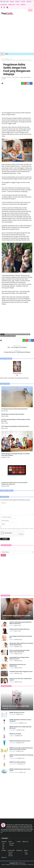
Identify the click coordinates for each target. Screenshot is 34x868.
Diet (11, 58)
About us (8, 864)
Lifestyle (19, 841)
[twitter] (28, 83)
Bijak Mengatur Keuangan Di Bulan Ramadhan (12, 414)
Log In (30, 10)
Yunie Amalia (12, 758)
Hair (3, 845)
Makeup (10, 854)
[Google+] (4, 7)
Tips (18, 4)
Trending (11, 845)
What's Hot (4, 857)
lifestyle (12, 336)
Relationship (19, 850)
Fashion (18, 1)
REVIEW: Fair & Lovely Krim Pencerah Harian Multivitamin (15, 706)
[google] (25, 83)
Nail (3, 846)
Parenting (4, 850)
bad (14, 334)
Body (18, 334)
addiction (8, 334)
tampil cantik (12, 4)
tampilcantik (21, 863)
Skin (3, 848)
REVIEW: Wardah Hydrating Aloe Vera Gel (19, 740)
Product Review (11, 850)
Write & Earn (15, 864)
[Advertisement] (17, 33)
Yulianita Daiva (7, 77)
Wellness (23, 4)
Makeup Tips (25, 841)
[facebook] (31, 83)
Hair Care (11, 852)
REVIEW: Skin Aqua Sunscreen (16, 712)
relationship (4, 4)
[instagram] (7, 7)
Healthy (27, 334)
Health (23, 1)
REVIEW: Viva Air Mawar (15, 733)
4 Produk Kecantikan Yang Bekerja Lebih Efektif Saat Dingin (16, 616)
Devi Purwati (12, 714)
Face (3, 843)
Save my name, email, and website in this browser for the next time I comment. (17, 528)
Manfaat (29, 1)
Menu (6, 54)
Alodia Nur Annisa (14, 772)
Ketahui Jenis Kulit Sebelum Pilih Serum (19, 629)
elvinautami (5, 708)
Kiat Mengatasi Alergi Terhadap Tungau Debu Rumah (14, 408)
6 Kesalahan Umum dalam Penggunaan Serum (20, 671)
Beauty (12, 1)
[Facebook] (1, 7)
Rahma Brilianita (13, 723)
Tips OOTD (11, 843)
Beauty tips (4, 841)
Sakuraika (11, 735)
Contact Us (30, 864)
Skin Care (11, 855)
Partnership (23, 864)
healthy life (4, 336)
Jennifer (4, 618)
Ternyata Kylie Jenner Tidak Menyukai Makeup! (17, 351)
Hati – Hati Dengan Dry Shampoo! (17, 346)
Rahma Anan (12, 751)
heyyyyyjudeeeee (13, 763)
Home (3, 58)
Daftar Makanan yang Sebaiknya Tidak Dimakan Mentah (15, 426)
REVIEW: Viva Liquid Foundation (17, 762)
